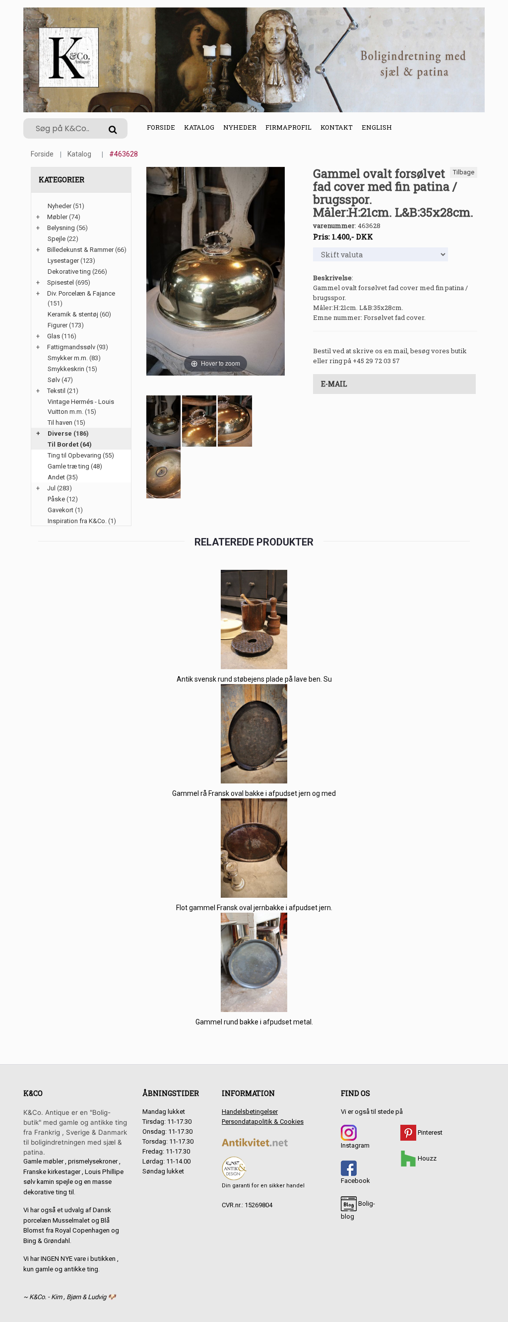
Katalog (199, 127)
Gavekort (60, 510)
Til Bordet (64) (70, 444)
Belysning (61, 228)
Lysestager (63, 260)
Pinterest (429, 1132)
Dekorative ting (69, 271)
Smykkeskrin (66, 369)
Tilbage (463, 172)
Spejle (56, 238)
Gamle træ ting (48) (75, 466)
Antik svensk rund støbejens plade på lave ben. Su (254, 679)
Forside (161, 127)
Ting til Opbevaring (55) (81, 455)
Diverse (60, 433)
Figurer (57, 325)
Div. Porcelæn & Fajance (81, 293)
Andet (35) (63, 477)
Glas (53, 336)
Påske (56, 499)
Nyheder (239, 127)
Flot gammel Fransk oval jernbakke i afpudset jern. (254, 908)
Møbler (57, 217)
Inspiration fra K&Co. (77, 521)
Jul (51, 488)
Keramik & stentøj (73, 314)
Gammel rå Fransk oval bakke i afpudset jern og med (254, 793)
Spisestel (60, 282)
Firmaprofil (288, 127)
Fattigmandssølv (71, 347)
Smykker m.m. (68, 358)
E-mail (334, 384)
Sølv (54, 380)
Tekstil (56, 390)
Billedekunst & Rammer (80, 249)
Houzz (426, 1158)
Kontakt (336, 127)
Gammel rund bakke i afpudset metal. (254, 1022)
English (377, 127)
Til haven (60, 422)
